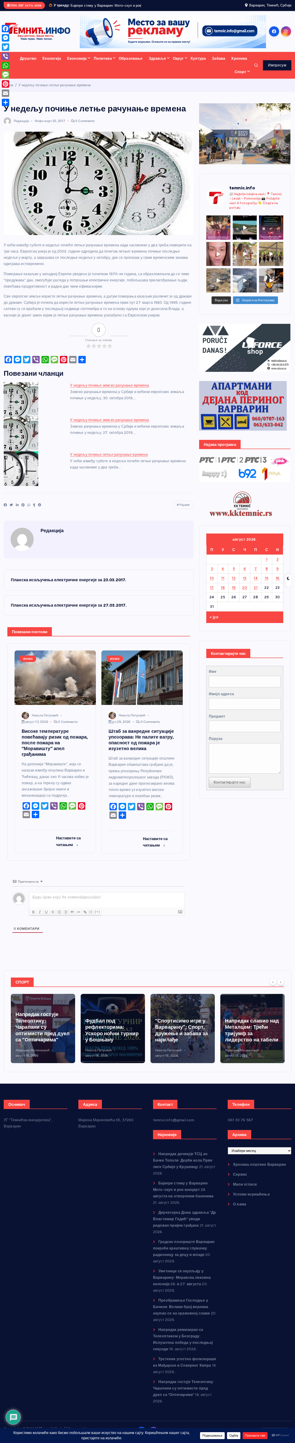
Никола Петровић (45, 721)
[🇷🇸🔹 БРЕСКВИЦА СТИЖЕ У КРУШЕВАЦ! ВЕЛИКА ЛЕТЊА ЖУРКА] (218, 260)
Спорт (240, 77)
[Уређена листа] (59, 918)
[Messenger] (5, 37)
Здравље (157, 64)
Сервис (240, 1180)
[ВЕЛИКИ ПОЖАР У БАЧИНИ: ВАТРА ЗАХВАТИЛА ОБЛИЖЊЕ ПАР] (245, 286)
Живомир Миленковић (172, 1056)
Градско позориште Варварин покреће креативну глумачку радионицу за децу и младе (184, 1254)
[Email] (5, 93)
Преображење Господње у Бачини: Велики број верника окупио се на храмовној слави (181, 1312)
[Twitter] (5, 47)
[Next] (280, 987)
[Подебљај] (33, 918)
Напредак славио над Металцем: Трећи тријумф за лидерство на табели (182, 1036)
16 (278, 584)
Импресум (277, 71)
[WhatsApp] (5, 65)
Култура (198, 64)
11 (222, 584)
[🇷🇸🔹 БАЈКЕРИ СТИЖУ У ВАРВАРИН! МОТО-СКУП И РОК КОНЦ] (245, 233)
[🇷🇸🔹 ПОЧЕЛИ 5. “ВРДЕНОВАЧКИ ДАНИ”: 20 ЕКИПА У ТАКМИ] (245, 260)
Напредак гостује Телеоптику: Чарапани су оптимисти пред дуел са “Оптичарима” (183, 1394)
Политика (103, 64)
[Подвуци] (46, 918)
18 (223, 593)
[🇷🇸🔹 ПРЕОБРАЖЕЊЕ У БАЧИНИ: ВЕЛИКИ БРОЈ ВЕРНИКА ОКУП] (218, 233)
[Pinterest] (5, 84)
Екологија (51, 64)
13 (245, 584)
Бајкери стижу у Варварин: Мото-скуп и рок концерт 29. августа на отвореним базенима (183, 1195)
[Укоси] (40, 918)
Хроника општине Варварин (259, 1170)
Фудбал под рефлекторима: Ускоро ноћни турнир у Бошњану (42, 1036)
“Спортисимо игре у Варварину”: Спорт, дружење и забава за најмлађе (111, 1036)
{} (91, 917)
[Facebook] (5, 28)
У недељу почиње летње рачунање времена (54, 91)
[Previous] (272, 987)
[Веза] (85, 918)
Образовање (131, 64)
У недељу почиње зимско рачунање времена (109, 391)
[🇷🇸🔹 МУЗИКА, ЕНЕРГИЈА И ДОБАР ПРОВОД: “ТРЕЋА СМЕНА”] (271, 286)
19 (234, 593)
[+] (97, 917)
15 (266, 584)
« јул (213, 623)
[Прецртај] (53, 918)
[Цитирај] (72, 918)
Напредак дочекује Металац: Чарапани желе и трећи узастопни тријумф (249, 1036)
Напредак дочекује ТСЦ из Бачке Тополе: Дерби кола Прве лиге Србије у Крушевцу (182, 1166)
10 (212, 584)
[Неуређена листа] (65, 918)
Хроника (239, 64)
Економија (77, 64)
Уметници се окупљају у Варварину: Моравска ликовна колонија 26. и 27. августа (182, 1283)
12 (234, 584)
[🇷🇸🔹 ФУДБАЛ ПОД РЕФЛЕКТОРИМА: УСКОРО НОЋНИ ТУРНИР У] (271, 233)
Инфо (39, 127)
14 (256, 584)
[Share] (5, 102)
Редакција (21, 127)
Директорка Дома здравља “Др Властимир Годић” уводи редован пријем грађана (184, 1225)
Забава (218, 64)
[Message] (5, 74)
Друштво (28, 64)
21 (255, 593)
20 (244, 593)
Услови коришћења (251, 1200)
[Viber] (5, 56)
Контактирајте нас (230, 788)
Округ (178, 64)
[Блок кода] (78, 918)
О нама (239, 1210)
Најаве (184, 511)
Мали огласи (245, 1190)
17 (212, 593)
